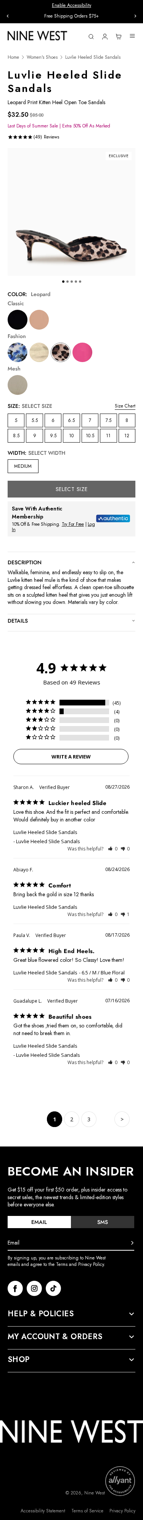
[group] (71, 16)
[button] (112, 848)
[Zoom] (71, 212)
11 (108, 435)
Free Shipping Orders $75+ (71, 16)
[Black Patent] (17, 320)
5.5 (35, 420)
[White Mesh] (17, 385)
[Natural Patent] (39, 320)
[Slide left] (7, 16)
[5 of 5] (80, 281)
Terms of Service (87, 1511)
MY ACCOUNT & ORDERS (55, 1336)
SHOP (19, 1359)
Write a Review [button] (71, 756)
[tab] (39, 1222)
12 (126, 435)
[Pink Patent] (82, 352)
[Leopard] (61, 352)
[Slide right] (135, 16)
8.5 (16, 435)
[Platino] (39, 352)
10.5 (90, 435)
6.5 (71, 420)
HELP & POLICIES (41, 1314)
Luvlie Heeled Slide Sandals (45, 832)
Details (18, 620)
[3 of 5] (72, 281)
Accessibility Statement (43, 1511)
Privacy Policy (122, 1511)
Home (13, 57)
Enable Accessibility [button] (71, 5)
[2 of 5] (67, 281)
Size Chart (125, 406)
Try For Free (73, 524)
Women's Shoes (42, 57)
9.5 (53, 435)
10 (71, 435)
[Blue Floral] (17, 352)
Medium (23, 466)
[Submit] (132, 1243)
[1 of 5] (63, 281)
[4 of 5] (76, 281)
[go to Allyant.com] (120, 1481)
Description (25, 562)
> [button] (122, 1119)
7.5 (108, 420)
